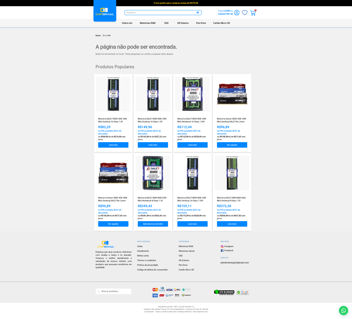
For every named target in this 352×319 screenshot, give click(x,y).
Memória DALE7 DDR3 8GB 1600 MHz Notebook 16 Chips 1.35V (191, 120)
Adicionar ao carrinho (153, 224)
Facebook (228, 250)
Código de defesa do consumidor (152, 269)
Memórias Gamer (187, 251)
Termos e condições (146, 260)
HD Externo (183, 23)
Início (98, 35)
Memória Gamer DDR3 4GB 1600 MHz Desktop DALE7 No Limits (231, 120)
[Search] (197, 12)
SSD (166, 23)
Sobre (140, 246)
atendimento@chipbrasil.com (234, 262)
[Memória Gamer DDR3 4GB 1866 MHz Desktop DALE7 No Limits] (113, 173)
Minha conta (143, 255)
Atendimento (143, 251)
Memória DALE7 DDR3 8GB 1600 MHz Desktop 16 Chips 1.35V (191, 199)
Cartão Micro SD (221, 23)
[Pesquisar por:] (113, 291)
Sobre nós (127, 23)
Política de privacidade (147, 265)
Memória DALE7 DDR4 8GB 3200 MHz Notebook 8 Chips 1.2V (152, 199)
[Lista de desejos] (126, 79)
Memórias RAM (147, 23)
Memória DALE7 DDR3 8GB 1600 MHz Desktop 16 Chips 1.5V (152, 120)
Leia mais (113, 145)
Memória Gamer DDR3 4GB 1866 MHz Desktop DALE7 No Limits (112, 199)
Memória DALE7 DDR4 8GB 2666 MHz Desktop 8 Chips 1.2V (231, 199)
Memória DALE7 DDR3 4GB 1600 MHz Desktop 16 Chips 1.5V (112, 120)
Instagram (228, 246)
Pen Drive (201, 23)
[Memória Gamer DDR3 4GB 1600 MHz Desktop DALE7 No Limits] (232, 94)
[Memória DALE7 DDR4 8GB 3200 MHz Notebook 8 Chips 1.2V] (153, 173)
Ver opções (232, 145)
